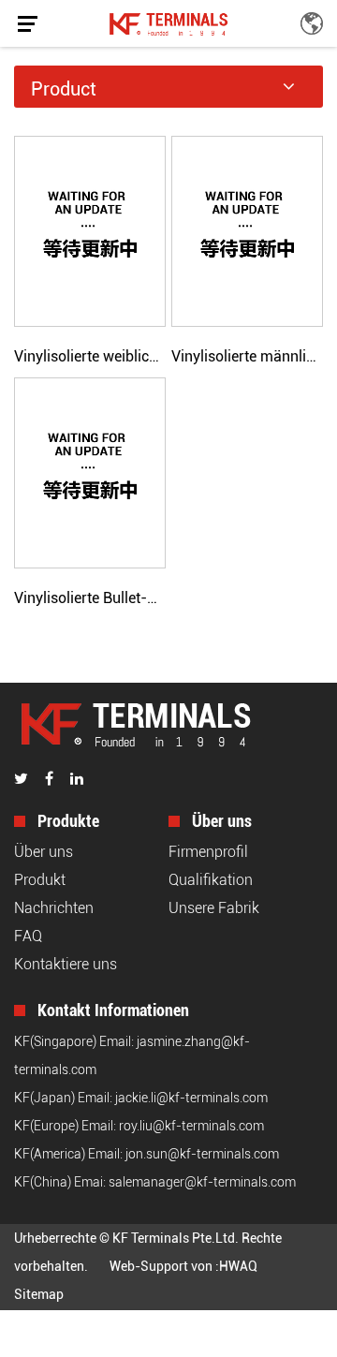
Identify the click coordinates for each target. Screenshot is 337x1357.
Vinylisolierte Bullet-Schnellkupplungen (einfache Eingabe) (90, 598)
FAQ (28, 936)
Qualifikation (210, 880)
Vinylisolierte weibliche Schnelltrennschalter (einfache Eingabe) (90, 356)
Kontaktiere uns (65, 964)
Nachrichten (54, 908)
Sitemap (39, 1294)
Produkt (40, 880)
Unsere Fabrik (213, 908)
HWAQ (238, 1266)
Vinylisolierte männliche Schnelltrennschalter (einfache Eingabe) (247, 356)
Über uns (43, 852)
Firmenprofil (208, 852)
